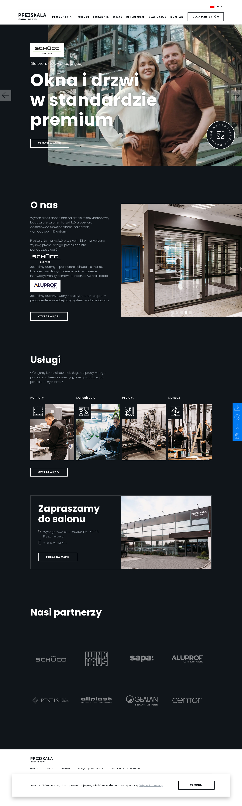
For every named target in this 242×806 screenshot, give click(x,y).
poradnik (101, 16)
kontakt (177, 16)
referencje (135, 16)
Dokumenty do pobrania (125, 768)
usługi (83, 16)
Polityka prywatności (90, 768)
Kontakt (65, 768)
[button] (216, 6)
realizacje (158, 16)
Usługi (34, 768)
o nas (118, 16)
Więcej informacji (151, 785)
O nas (49, 768)
